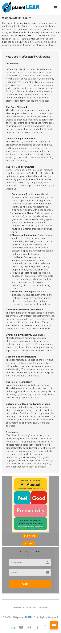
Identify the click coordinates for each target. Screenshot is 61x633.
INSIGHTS (18, 607)
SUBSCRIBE (30, 584)
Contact (31, 607)
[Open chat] (54, 625)
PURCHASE (29, 536)
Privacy (43, 607)
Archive (28, 543)
